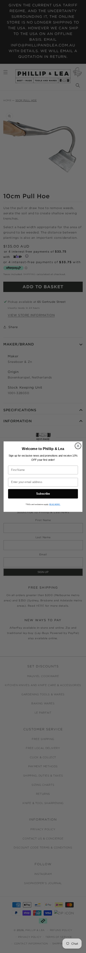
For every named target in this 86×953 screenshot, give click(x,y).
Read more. (54, 504)
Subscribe (43, 493)
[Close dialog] (78, 446)
